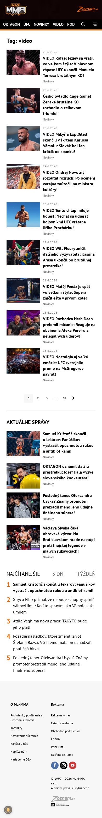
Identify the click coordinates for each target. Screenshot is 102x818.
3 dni (58, 573)
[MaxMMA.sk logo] (13, 9)
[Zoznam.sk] (65, 800)
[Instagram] (63, 766)
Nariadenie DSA (20, 759)
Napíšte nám (18, 751)
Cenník (55, 739)
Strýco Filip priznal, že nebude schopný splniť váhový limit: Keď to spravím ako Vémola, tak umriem (53, 606)
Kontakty (16, 728)
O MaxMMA (19, 704)
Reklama (57, 704)
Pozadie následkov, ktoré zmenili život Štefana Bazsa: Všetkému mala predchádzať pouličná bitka (51, 642)
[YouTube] (72, 766)
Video (58, 24)
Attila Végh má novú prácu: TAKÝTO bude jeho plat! (50, 624)
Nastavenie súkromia (24, 736)
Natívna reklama (62, 755)
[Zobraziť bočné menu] (95, 24)
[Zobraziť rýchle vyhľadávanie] (83, 24)
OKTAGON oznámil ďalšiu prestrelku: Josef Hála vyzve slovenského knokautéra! (68, 472)
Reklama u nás (60, 715)
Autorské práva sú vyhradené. (70, 788)
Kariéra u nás (19, 744)
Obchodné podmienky (65, 731)
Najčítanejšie (23, 573)
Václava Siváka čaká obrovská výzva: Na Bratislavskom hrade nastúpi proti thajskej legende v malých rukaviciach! (69, 539)
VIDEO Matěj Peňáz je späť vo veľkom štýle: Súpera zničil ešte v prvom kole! (66, 292)
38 (64, 398)
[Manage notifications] (8, 810)
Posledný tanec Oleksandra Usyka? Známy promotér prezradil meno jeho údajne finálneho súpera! (50, 664)
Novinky (41, 24)
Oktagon (11, 24)
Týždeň (86, 573)
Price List (57, 747)
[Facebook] (55, 766)
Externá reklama (62, 723)
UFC (27, 24)
